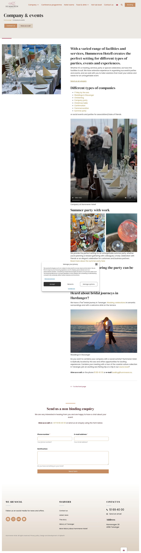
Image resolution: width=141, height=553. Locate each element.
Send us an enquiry (78, 81)
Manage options (89, 284)
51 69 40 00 (98, 372)
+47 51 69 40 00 (59, 423)
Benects (70, 284)
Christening (79, 98)
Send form (73, 471)
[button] (96, 264)
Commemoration (81, 108)
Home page (7, 20)
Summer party (80, 111)
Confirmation (79, 105)
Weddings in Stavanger (84, 95)
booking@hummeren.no (122, 372)
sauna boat (124, 367)
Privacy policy (35, 536)
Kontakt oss (71, 288)
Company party (80, 100)
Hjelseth (62, 536)
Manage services (50, 279)
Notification (42, 449)
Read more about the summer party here (87, 261)
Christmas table (81, 103)
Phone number (43, 434)
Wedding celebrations (116, 302)
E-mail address (81, 434)
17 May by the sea (81, 92)
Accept (52, 284)
